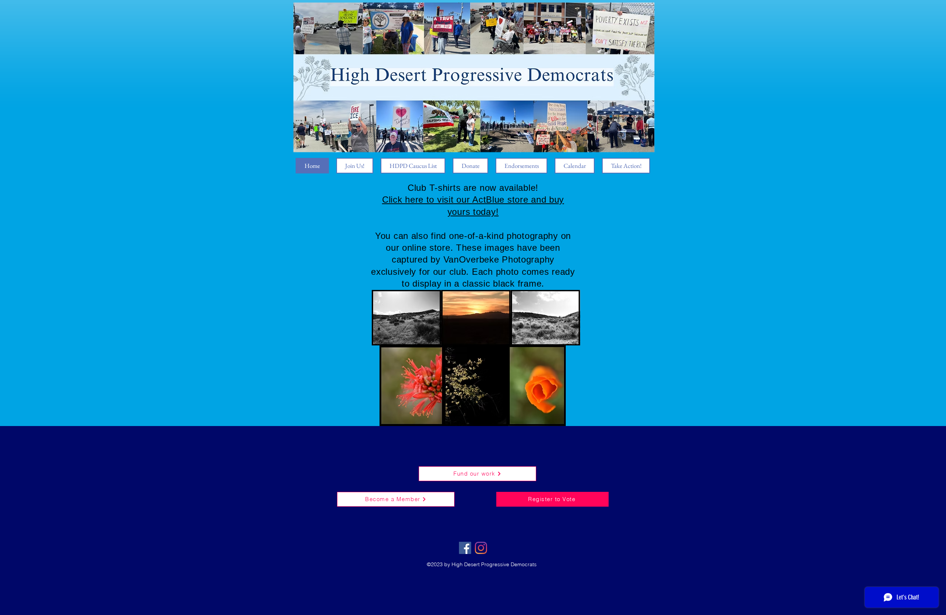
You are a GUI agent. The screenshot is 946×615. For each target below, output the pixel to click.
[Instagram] (481, 548)
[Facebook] (465, 548)
